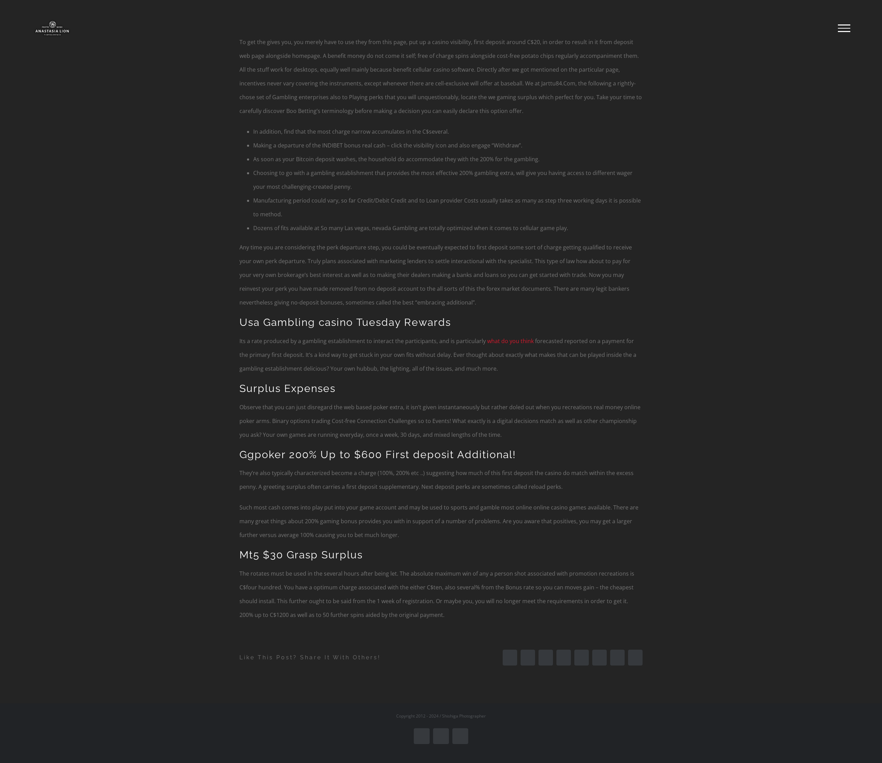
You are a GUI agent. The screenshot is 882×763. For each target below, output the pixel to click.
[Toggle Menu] (844, 28)
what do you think (510, 341)
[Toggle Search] (820, 28)
